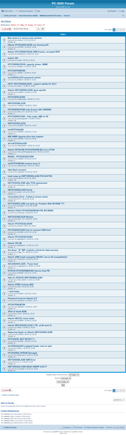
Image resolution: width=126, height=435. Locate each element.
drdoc (19, 86)
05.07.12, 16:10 (30, 334)
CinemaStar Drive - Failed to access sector (28, 197)
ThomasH (21, 259)
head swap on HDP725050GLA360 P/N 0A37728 (30, 176)
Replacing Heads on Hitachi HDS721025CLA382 (30, 332)
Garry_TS (41, 25)
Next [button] (123, 29)
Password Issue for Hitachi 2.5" (22, 298)
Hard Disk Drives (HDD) (28, 16)
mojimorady (21, 99)
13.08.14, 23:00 (29, 86)
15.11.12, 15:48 (33, 280)
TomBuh (20, 105)
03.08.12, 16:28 (29, 327)
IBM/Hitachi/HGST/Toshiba (50, 16)
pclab (19, 192)
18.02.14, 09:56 (30, 139)
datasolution (21, 145)
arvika (19, 40)
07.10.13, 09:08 (31, 206)
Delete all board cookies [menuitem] (95, 427)
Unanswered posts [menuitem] (26, 11)
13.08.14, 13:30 (30, 92)
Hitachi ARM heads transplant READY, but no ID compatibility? (37, 257)
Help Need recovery (17, 170)
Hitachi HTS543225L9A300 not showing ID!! (28, 45)
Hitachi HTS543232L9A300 (20, 224)
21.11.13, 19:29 (29, 192)
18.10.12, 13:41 (30, 293)
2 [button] (117, 30)
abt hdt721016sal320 (17, 143)
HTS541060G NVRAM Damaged (22, 353)
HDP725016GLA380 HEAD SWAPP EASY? (27, 367)
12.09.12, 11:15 (31, 300)
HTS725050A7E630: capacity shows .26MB (27, 64)
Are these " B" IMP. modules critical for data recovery (33, 250)
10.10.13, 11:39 (28, 199)
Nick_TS (20, 112)
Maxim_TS (15, 25)
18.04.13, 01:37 (32, 259)
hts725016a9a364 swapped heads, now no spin (30, 346)
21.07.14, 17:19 (31, 112)
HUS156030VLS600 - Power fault (23, 264)
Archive (67, 16)
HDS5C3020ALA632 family (20, 190)
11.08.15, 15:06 (30, 47)
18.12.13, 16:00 (33, 166)
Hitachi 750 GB (15, 243)
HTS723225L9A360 (16, 97)
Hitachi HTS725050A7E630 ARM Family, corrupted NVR (34, 52)
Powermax (21, 54)
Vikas (19, 327)
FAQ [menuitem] (38, 11)
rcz (18, 362)
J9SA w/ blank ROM (17, 311)
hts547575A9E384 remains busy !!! (24, 163)
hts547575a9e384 (16, 130)
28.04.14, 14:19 (30, 132)
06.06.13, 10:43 (32, 252)
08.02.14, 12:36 (34, 145)
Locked (5, 28)
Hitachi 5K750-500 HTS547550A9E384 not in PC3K (31, 150)
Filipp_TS (23, 25)
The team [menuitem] (78, 427)
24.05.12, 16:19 (30, 341)
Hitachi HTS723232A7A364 (20, 237)
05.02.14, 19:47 (43, 152)
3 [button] (120, 30)
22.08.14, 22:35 (30, 66)
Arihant (20, 80)
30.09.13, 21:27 (32, 213)
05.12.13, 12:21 (32, 185)
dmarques (21, 185)
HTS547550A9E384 (16, 305)
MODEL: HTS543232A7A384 (21, 157)
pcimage (20, 206)
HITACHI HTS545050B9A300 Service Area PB (29, 271)
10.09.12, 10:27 (31, 307)
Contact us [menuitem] (67, 427)
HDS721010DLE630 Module (20, 217)
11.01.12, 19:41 (32, 369)
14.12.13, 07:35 (31, 172)
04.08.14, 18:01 (31, 105)
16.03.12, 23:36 (29, 348)
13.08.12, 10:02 (30, 320)
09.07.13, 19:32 (30, 226)
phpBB (54, 432)
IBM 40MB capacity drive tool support (25, 136)
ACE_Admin (21, 280)
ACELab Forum (10, 16)
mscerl (19, 226)
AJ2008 (20, 47)
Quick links (8, 11)
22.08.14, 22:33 (30, 73)
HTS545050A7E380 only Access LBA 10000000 (29, 109)
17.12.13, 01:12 (29, 40)
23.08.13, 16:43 (31, 219)
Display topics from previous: (57, 375)
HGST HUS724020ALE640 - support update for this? (32, 84)
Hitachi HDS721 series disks (21, 318)
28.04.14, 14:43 (30, 125)
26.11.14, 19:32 (29, 60)
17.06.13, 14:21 (32, 245)
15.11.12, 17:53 (30, 273)
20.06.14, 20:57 (35, 119)
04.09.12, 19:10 (28, 314)
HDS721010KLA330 (17, 103)
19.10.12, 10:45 (28, 287)
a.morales (21, 369)
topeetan (20, 307)
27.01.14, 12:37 (30, 159)
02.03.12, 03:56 (32, 355)
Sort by (58, 378)
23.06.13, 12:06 (32, 239)
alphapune (21, 239)
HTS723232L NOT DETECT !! (21, 339)
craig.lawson (22, 266)
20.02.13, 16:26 (34, 266)
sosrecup (20, 213)
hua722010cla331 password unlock (24, 77)
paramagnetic (22, 119)
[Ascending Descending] (63, 381)
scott (19, 314)
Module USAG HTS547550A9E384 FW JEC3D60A (30, 210)
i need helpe (13, 291)
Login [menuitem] (122, 11)
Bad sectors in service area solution (25, 38)
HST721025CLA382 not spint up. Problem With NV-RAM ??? (36, 204)
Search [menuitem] (123, 16)
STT (19, 199)
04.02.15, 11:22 (33, 54)
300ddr (20, 66)
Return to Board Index (11, 395)
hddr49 (20, 178)
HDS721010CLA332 (17, 123)
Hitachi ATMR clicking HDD (20, 284)
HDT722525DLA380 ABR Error (22, 360)
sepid (19, 60)
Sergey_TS (32, 25)
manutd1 (20, 172)
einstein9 (20, 300)
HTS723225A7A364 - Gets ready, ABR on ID (28, 116)
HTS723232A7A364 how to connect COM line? (29, 230)
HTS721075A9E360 (16, 71)
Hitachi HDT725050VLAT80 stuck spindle (27, 90)
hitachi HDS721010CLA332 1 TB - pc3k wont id (29, 325)
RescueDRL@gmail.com (26, 152)
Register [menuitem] (113, 11)
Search (38, 29)
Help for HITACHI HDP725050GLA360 (25, 278)
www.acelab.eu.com (63, 7)
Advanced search (43, 29)
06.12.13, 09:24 (30, 178)
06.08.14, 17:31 (33, 99)
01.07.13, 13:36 (30, 232)
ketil (18, 287)
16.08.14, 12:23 (30, 80)
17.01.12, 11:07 (27, 362)
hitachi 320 (13, 58)
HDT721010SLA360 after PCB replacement (27, 183)
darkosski (21, 355)
